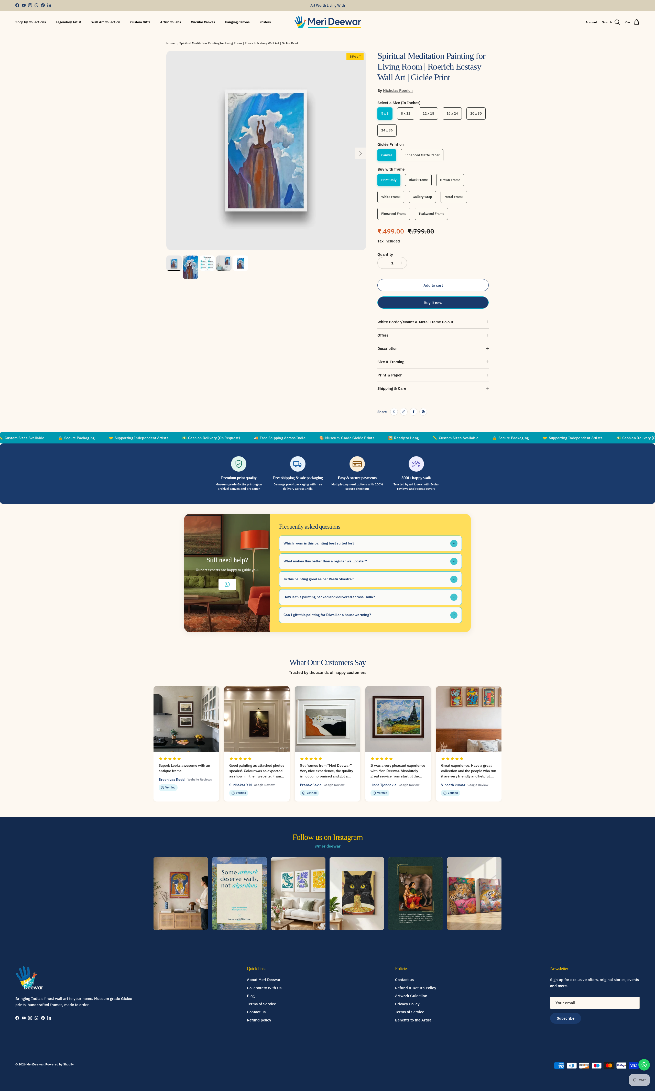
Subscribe (565, 1018)
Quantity (385, 254)
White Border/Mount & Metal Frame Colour (415, 321)
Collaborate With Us (264, 987)
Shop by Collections (30, 22)
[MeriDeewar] (328, 22)
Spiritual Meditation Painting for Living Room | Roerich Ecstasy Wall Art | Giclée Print (238, 43)
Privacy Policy (407, 1003)
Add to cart (433, 285)
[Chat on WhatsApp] (644, 1065)
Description (387, 348)
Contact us (256, 1011)
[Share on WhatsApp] (394, 412)
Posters (265, 22)
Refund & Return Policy (415, 987)
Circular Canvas (203, 22)
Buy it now (433, 302)
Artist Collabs (170, 22)
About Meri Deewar (263, 979)
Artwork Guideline (411, 995)
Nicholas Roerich (398, 90)
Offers (382, 335)
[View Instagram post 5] (415, 893)
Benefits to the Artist (413, 1020)
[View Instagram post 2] (239, 893)
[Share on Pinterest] (423, 412)
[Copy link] (404, 412)
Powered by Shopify (59, 1064)
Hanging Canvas (237, 22)
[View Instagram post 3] (298, 893)
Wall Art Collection (105, 22)
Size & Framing (390, 361)
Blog (251, 995)
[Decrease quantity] (382, 263)
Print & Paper (389, 375)
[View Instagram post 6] (474, 893)
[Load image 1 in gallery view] (266, 150)
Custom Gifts (140, 22)
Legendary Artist (68, 22)
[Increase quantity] (402, 263)
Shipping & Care (391, 388)
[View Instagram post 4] (357, 893)
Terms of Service (261, 1003)
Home (170, 43)
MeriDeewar (35, 1064)
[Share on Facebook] (413, 412)
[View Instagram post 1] (181, 893)
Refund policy (259, 1020)
